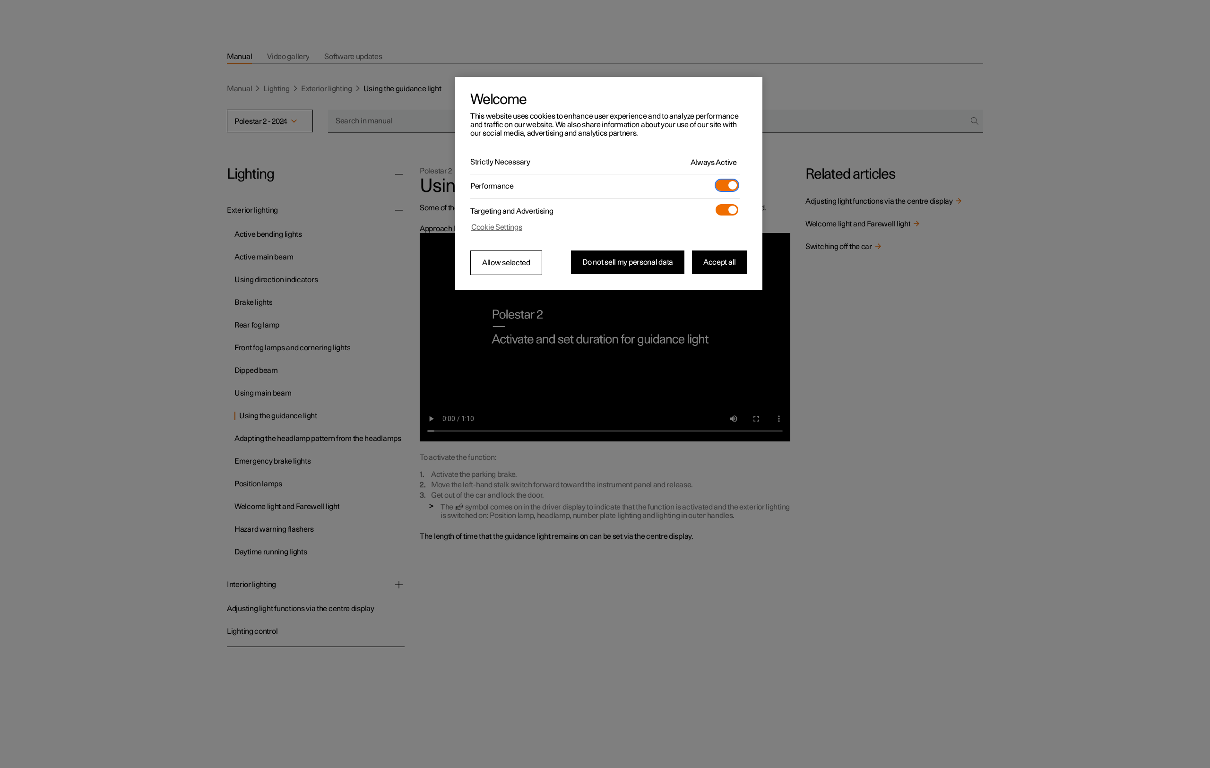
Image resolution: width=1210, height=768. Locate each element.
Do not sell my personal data (627, 262)
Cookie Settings (496, 227)
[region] (608, 184)
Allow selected (506, 263)
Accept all (719, 262)
